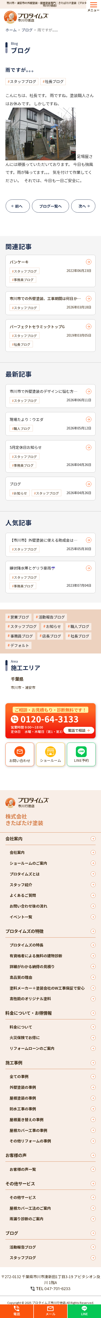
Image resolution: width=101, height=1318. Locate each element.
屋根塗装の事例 (23, 1098)
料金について (21, 1027)
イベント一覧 (21, 917)
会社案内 (13, 838)
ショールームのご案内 (28, 863)
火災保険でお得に (25, 1037)
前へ (19, 206)
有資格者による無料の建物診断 (36, 955)
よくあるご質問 (23, 895)
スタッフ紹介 (21, 884)
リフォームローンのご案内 (32, 1048)
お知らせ (53, 626)
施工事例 (13, 1062)
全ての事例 (19, 1076)
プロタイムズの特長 (26, 945)
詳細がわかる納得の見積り (32, 966)
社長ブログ (54, 81)
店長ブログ (51, 636)
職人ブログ (79, 626)
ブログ (27, 30)
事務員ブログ (21, 636)
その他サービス (20, 1183)
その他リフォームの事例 (30, 1141)
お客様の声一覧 (23, 1169)
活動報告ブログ (52, 617)
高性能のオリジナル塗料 (30, 998)
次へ (82, 206)
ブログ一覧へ (50, 206)
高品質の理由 (21, 977)
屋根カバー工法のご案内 (30, 1208)
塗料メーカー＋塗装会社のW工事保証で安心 (47, 988)
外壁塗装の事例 (23, 1087)
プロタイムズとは (25, 874)
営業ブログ (19, 617)
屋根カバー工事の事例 (28, 1130)
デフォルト (19, 645)
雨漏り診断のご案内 (26, 1218)
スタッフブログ (23, 81)
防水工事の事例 (23, 1108)
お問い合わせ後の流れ (28, 906)
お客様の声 (16, 1155)
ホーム (11, 30)
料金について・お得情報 (28, 1013)
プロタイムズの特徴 (24, 931)
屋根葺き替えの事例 (26, 1119)
